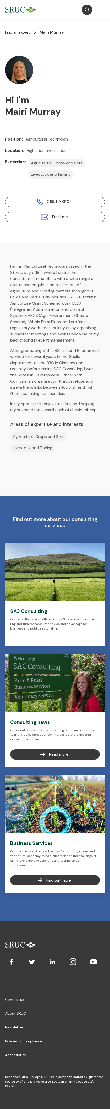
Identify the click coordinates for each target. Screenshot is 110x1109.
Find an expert (17, 32)
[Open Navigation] (102, 9)
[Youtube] (93, 961)
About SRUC (15, 1013)
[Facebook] (11, 961)
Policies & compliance (23, 1041)
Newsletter (14, 1027)
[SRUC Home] (21, 10)
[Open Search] (87, 10)
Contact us (14, 999)
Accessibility (15, 1055)
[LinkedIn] (52, 961)
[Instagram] (73, 961)
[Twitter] (32, 961)
